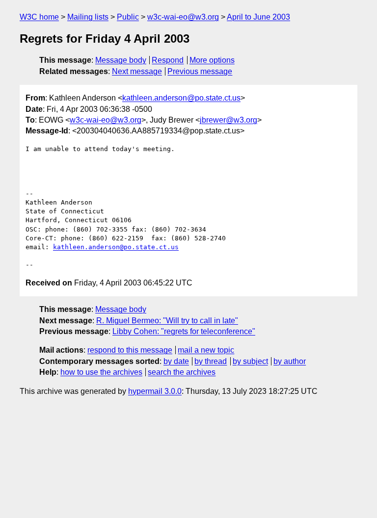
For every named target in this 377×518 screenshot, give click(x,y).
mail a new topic (206, 350)
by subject (250, 361)
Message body (120, 60)
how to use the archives (101, 372)
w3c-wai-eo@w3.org (183, 17)
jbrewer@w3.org (228, 120)
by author (289, 361)
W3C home (39, 17)
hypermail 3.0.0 (155, 391)
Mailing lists (87, 17)
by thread (210, 361)
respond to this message (129, 350)
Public (128, 17)
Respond (168, 60)
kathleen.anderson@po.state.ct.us (181, 98)
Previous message (199, 71)
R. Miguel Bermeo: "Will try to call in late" (167, 320)
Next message (137, 71)
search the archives (181, 372)
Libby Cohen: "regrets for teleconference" (183, 331)
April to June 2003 (258, 17)
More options (212, 60)
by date (176, 361)
